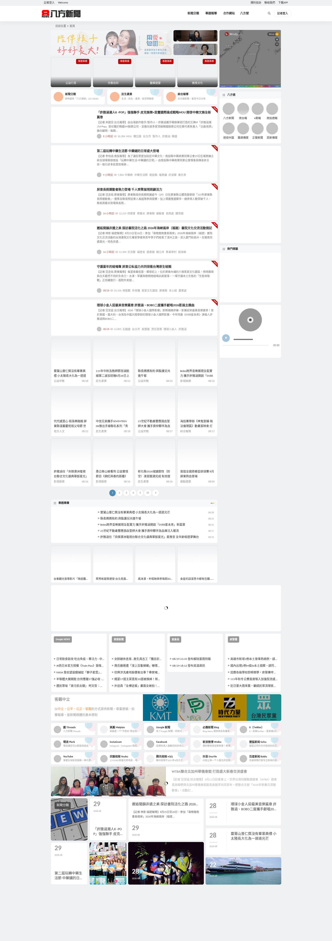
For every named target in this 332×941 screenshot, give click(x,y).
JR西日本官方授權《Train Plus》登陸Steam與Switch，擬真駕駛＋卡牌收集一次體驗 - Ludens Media (80, 665)
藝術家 (245, 266)
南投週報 (272, 118)
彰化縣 (249, 276)
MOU (129, 136)
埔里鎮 (163, 175)
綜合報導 (185, 431)
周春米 (141, 213)
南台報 (243, 118)
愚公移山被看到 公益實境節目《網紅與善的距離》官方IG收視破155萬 (112, 476)
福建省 (141, 252)
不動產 (236, 279)
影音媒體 (60, 549)
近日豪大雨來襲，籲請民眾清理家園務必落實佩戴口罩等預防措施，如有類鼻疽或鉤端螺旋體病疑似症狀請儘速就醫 (254, 686)
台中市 (250, 295)
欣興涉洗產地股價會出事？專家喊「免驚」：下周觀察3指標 (138, 672)
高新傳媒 (272, 137)
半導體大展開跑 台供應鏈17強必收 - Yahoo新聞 (80, 679)
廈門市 (247, 260)
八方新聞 (228, 118)
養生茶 (182, 175)
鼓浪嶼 (182, 252)
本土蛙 (173, 290)
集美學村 (171, 252)
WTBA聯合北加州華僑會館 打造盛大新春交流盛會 (209, 772)
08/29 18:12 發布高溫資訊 (188, 665)
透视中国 (228, 137)
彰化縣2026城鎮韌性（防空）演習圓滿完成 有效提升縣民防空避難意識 (154, 476)
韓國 (174, 136)
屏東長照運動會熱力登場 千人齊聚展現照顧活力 (129, 189)
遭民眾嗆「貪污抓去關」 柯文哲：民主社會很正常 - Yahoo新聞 (80, 686)
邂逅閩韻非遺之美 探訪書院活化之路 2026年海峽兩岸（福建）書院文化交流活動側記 (154, 228)
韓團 (258, 288)
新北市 (267, 281)
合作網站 (229, 13)
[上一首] (225, 352)
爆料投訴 (256, 2)
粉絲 (260, 280)
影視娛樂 (62, 115)
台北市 (147, 136)
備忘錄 (137, 136)
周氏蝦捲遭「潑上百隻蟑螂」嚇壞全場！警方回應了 (138, 665)
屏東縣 (151, 213)
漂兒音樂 (156, 329)
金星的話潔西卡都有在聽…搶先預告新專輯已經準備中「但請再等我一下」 (199, 579)
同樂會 (131, 213)
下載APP (283, 2)
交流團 (131, 252)
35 (147, 492)
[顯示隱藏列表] (276, 352)
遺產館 (151, 252)
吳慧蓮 (146, 329)
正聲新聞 (257, 137)
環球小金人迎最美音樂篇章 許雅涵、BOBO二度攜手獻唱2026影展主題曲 (145, 305)
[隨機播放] (263, 352)
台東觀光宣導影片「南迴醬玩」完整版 (72, 579)
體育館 (179, 213)
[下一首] (232, 352)
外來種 (136, 290)
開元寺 (160, 252)
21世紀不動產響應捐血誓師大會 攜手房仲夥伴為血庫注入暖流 (154, 426)
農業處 (182, 290)
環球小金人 (170, 329)
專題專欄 (63, 503)
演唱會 (245, 288)
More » (212, 136)
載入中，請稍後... (68, 622)
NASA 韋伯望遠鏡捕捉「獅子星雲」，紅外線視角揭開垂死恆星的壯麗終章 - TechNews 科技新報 (80, 672)
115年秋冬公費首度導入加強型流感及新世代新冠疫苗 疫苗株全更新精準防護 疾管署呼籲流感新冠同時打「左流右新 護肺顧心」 (254, 679)
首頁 (72, 26)
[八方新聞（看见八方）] (61, 13)
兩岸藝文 (62, 230)
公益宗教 (59, 381)
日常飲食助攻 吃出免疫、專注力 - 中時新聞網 (80, 659)
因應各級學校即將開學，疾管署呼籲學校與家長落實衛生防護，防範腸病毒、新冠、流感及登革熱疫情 (254, 672)
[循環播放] (255, 352)
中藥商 (129, 175)
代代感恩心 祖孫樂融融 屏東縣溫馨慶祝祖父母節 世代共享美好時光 (70, 426)
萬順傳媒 (243, 137)
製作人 (157, 136)
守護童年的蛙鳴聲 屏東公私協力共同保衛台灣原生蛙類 (134, 266)
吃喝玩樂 (62, 153)
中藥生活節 (141, 175)
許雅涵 (166, 136)
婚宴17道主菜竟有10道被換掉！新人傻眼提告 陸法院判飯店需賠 (138, 679)
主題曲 (126, 329)
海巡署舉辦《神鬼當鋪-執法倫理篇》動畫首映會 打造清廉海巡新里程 (196, 426)
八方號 (244, 13)
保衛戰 (126, 290)
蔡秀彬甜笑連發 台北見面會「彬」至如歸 (114, 579)
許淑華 (172, 175)
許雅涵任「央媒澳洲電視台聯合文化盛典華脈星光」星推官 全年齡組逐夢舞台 (70, 476)
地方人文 (62, 269)
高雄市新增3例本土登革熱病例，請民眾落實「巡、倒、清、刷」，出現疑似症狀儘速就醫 (254, 659)
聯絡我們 (269, 2)
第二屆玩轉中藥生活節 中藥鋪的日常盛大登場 (128, 151)
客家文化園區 (150, 290)
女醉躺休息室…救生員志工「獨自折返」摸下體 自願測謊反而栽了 (138, 659)
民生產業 (101, 381)
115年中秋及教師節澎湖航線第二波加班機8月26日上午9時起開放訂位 (112, 376)
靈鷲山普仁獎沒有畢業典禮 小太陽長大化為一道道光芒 (70, 376)
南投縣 (153, 175)
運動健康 (62, 192)
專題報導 (211, 13)
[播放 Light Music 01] (226, 338)
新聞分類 (193, 13)
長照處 (170, 213)
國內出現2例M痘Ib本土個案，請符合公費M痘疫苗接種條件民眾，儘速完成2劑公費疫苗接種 (254, 665)
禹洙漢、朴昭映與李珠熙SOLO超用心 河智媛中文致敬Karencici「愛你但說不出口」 (156, 579)
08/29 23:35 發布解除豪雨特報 (191, 659)
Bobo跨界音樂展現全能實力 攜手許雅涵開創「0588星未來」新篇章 (196, 376)
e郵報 (257, 118)
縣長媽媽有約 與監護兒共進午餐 (120, 518)
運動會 (160, 213)
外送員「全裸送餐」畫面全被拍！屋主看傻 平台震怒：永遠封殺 (138, 686)
